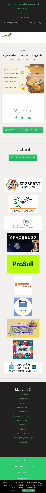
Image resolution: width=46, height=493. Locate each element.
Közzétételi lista (23, 478)
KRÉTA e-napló (23, 9)
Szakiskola (23, 412)
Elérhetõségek (23, 17)
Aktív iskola (23, 394)
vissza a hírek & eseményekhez (23, 130)
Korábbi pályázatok (23, 157)
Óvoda (23, 403)
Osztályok (23, 442)
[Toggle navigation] (23, 40)
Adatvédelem (23, 460)
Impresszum (23, 472)
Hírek (23, 50)
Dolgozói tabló (23, 399)
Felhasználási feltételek (23, 466)
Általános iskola (23, 407)
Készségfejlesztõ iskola (23, 416)
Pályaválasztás (23, 433)
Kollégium (23, 425)
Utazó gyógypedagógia (23, 438)
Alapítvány (23, 429)
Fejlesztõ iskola (23, 420)
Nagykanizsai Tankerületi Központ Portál (23, 4)
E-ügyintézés (23, 13)
